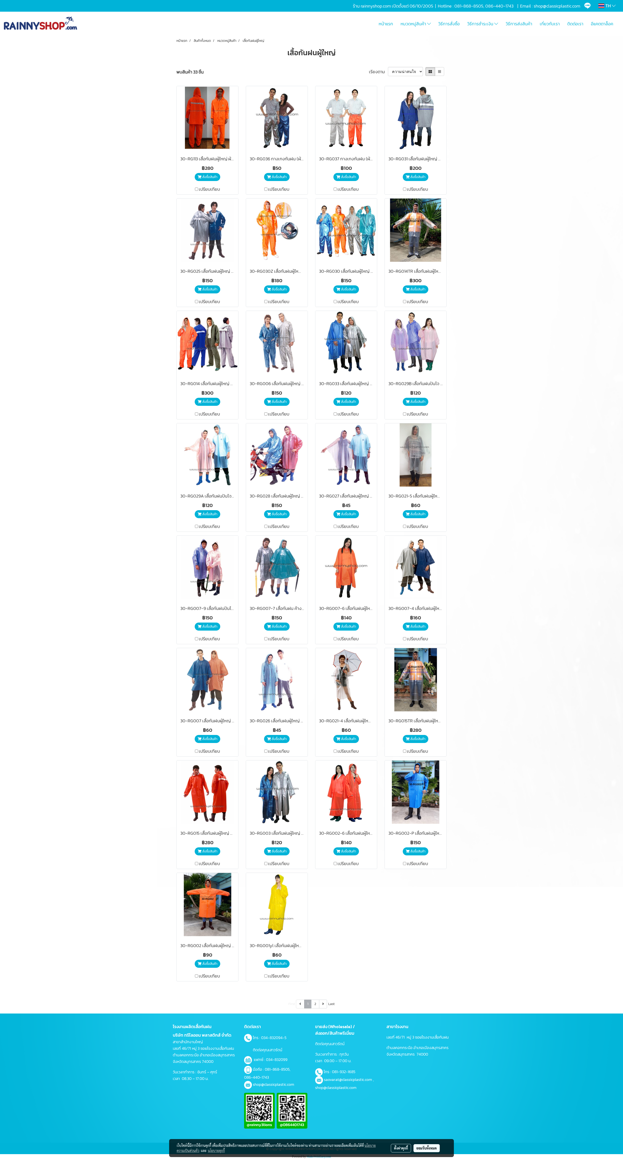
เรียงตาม (378, 71)
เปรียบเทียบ (209, 189)
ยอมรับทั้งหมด (426, 1148)
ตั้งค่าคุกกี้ (401, 1148)
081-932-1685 (343, 1072)
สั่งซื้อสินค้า (209, 177)
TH (608, 5)
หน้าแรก (386, 23)
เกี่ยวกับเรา (550, 23)
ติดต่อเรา (575, 23)
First (291, 1003)
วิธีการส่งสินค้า (519, 23)
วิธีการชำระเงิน (480, 23)
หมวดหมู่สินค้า (414, 23)
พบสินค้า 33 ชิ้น (190, 72)
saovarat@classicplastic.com (348, 1079)
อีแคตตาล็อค (602, 23)
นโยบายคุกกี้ (216, 1150)
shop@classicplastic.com (273, 1084)
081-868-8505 (277, 1069)
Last (331, 1003)
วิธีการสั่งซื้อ (449, 23)
